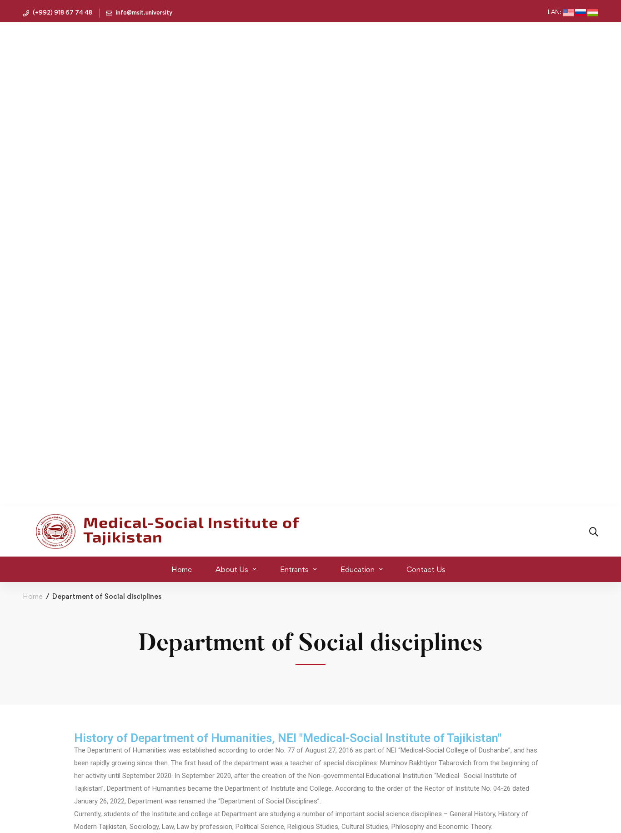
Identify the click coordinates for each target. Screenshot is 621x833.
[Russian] (580, 12)
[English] (568, 12)
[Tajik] (592, 12)
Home (32, 596)
